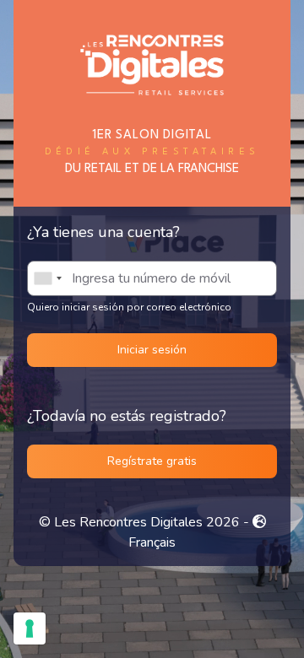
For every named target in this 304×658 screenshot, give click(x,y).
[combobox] (47, 278)
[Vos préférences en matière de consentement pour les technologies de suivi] (30, 628)
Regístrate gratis (152, 461)
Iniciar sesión (152, 350)
